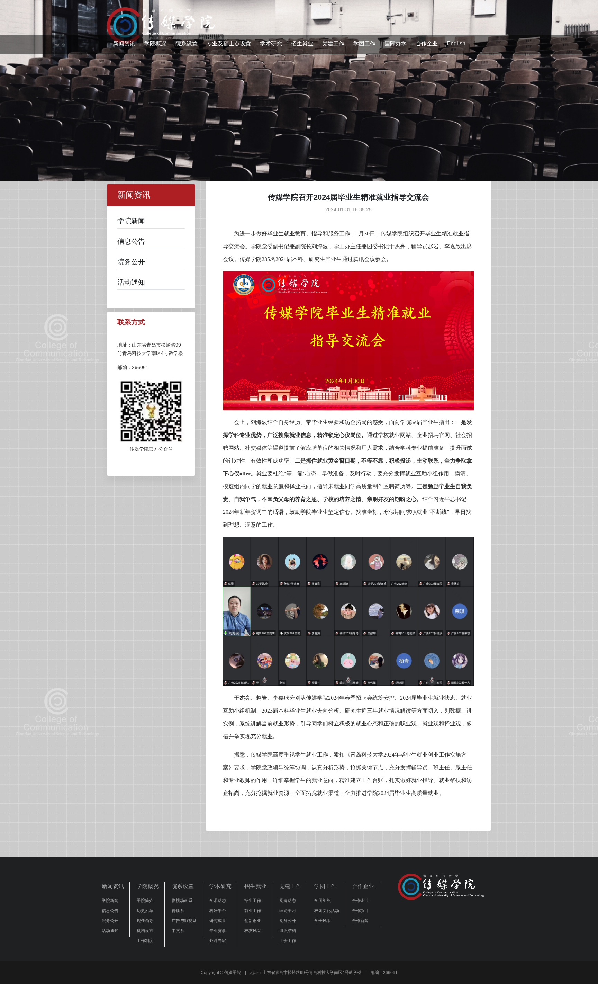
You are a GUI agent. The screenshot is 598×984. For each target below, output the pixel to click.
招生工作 (252, 900)
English (456, 43)
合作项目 (360, 910)
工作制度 (145, 940)
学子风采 (322, 920)
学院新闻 (110, 900)
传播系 (178, 910)
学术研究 (271, 43)
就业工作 (252, 910)
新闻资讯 (124, 43)
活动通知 (110, 930)
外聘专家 (217, 940)
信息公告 (110, 910)
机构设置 (145, 930)
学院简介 (145, 900)
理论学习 (287, 910)
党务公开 (287, 920)
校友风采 (252, 930)
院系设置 (186, 43)
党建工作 (333, 43)
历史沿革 (145, 910)
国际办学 (395, 43)
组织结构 (287, 930)
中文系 (178, 930)
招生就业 (302, 43)
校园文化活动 (326, 910)
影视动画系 (182, 900)
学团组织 (322, 900)
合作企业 (427, 43)
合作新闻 (360, 920)
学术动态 (217, 900)
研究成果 (217, 920)
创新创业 (252, 920)
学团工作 (364, 43)
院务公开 (110, 920)
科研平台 (217, 910)
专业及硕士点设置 (229, 43)
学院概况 (155, 43)
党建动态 (287, 900)
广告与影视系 (184, 920)
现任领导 (145, 920)
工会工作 (287, 940)
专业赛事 (217, 930)
